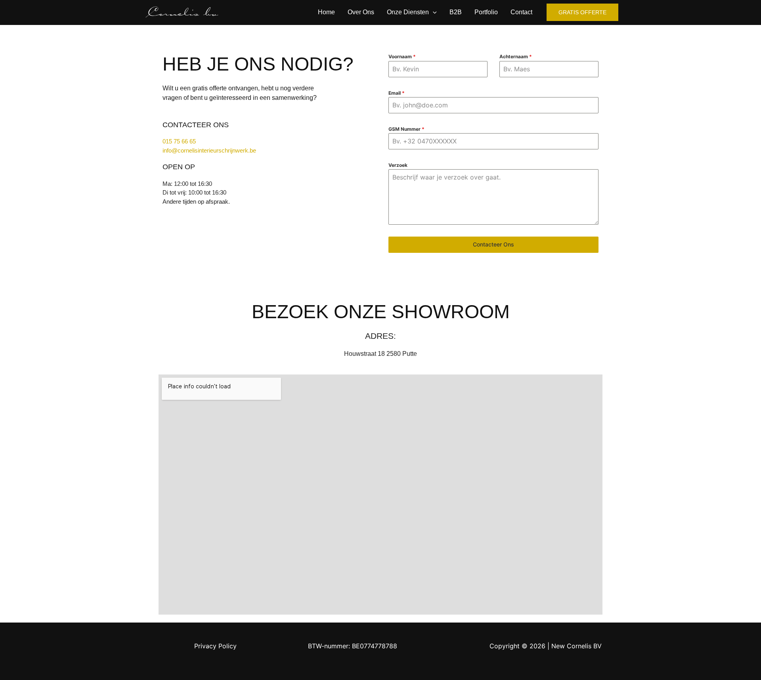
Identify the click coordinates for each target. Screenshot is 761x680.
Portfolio (486, 12)
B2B (455, 12)
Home (326, 12)
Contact (521, 12)
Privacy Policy (215, 646)
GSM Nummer (406, 129)
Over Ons (361, 12)
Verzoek (397, 165)
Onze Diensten (408, 12)
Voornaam (402, 56)
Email (396, 93)
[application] (433, 12)
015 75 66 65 (179, 141)
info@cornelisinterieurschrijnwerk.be (209, 150)
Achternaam (515, 56)
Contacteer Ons (493, 244)
